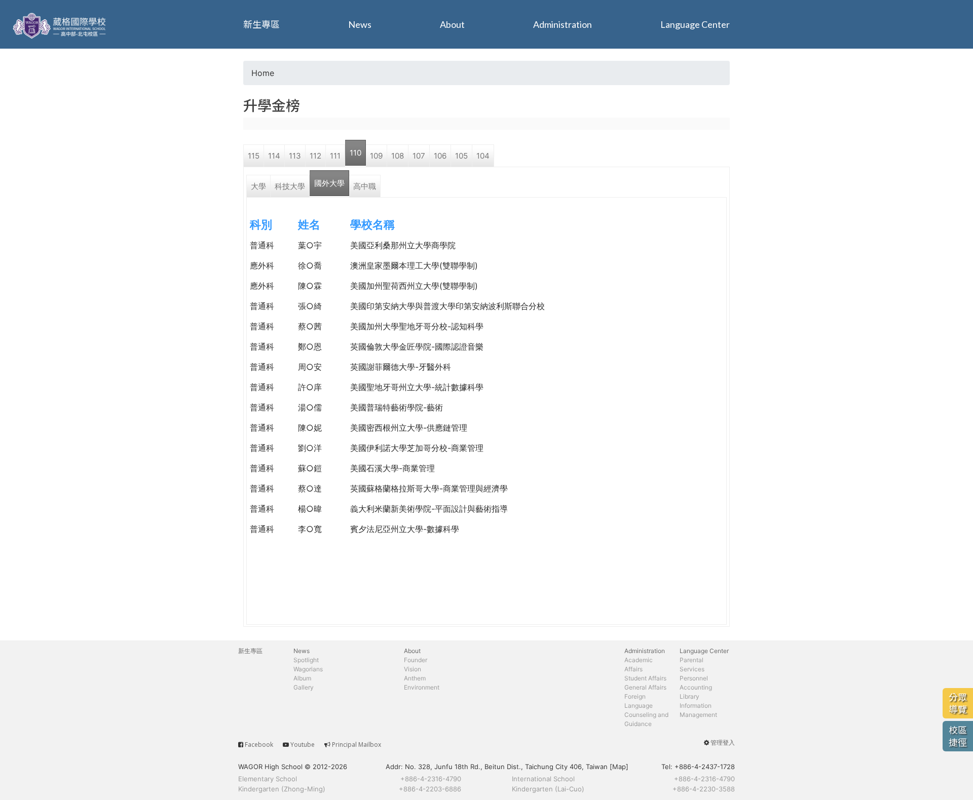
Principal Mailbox (356, 744)
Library (689, 696)
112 (315, 156)
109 (376, 156)
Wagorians (308, 669)
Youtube (302, 744)
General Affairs (645, 687)
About (452, 24)
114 (274, 156)
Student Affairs (645, 678)
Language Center (695, 24)
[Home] (61, 24)
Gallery (303, 687)
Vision (412, 669)
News (359, 24)
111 (335, 156)
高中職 (364, 186)
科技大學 (290, 186)
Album (302, 678)
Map (619, 767)
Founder (415, 660)
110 (355, 153)
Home (262, 73)
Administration (562, 24)
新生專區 (261, 24)
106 (440, 156)
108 (397, 156)
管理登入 (722, 742)
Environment (421, 687)
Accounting (696, 687)
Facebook (259, 744)
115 (253, 156)
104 (483, 156)
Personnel (694, 678)
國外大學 (329, 183)
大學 (258, 186)
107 (419, 156)
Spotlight (306, 660)
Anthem (415, 678)
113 (295, 156)
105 (461, 156)
